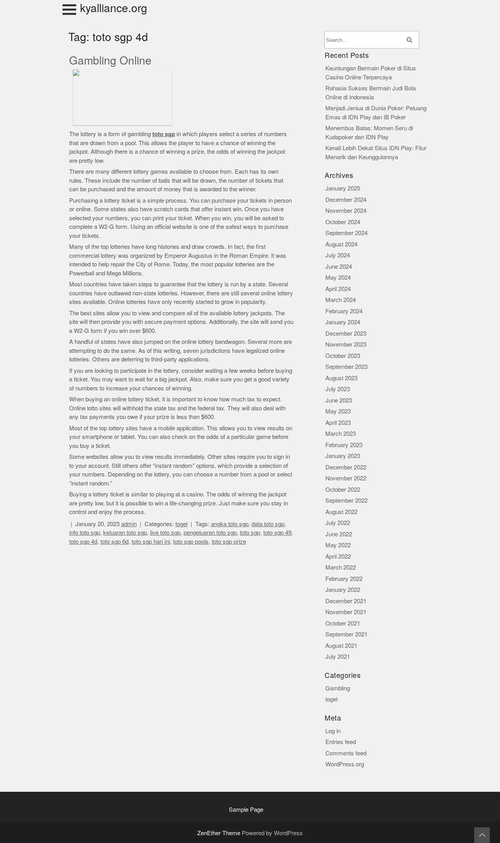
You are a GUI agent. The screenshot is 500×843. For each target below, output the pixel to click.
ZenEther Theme (219, 833)
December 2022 (345, 467)
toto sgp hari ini (151, 541)
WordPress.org (344, 764)
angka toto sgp (229, 524)
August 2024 (341, 244)
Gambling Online (110, 60)
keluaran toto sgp (125, 532)
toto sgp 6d (114, 541)
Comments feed (345, 753)
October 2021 (342, 623)
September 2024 (346, 233)
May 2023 (338, 411)
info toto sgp (84, 532)
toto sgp (250, 532)
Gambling (337, 688)
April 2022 (338, 556)
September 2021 (346, 634)
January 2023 (342, 456)
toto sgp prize (229, 541)
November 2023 (345, 344)
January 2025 (342, 188)
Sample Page (246, 809)
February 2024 (343, 311)
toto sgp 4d (83, 541)
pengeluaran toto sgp (210, 532)
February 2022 (343, 578)
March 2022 (340, 567)
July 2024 (337, 255)
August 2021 (341, 645)
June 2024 (338, 266)
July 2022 (337, 523)
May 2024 (338, 277)
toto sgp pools (191, 541)
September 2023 (346, 366)
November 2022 (345, 478)
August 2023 (341, 378)
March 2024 (340, 300)
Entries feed (340, 742)
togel (181, 524)
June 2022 (338, 534)
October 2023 (342, 355)
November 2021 (345, 612)
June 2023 (338, 400)
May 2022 (338, 545)
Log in (333, 731)
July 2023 (337, 389)
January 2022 (342, 589)
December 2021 (345, 601)
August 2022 (341, 512)
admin (129, 524)
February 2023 (343, 445)
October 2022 (342, 489)
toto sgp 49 (277, 532)
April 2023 (338, 422)
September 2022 (346, 500)
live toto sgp (165, 532)
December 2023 (345, 333)
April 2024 (338, 289)
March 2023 (340, 433)
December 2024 (345, 199)
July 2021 (337, 656)
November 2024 (345, 210)
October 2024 (342, 222)
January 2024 (342, 322)
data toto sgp (268, 524)
